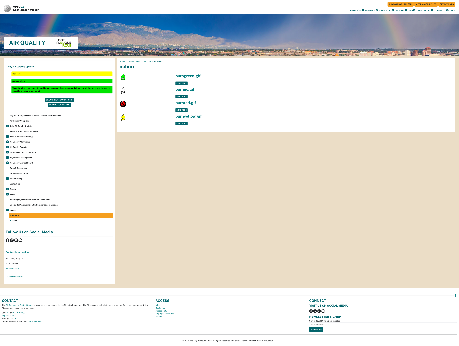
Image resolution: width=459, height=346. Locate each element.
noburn (15, 215)
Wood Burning (16, 178)
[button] (439, 10)
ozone (14, 220)
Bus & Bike (399, 10)
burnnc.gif (184, 89)
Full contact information (15, 276)
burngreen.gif (188, 76)
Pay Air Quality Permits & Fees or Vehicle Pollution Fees (35, 115)
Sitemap (159, 316)
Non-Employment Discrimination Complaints (30, 199)
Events (13, 189)
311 (7, 313)
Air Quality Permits (18, 147)
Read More (181, 83)
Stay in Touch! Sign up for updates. (324, 321)
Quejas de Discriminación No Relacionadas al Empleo (34, 205)
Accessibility (161, 311)
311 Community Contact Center (19, 305)
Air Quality (134, 61)
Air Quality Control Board (21, 163)
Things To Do (385, 10)
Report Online (8, 315)
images (147, 61)
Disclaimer (160, 308)
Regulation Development (21, 157)
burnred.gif (185, 102)
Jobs (410, 10)
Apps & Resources (18, 168)
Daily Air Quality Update (21, 126)
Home (122, 61)
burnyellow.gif (188, 116)
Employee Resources (165, 314)
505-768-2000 (18, 313)
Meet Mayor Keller (426, 4)
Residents (370, 10)
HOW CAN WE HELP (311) (400, 4)
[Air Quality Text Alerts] (20, 240)
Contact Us (15, 184)
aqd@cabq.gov (12, 268)
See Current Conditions (59, 100)
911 (15, 318)
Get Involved (447, 4)
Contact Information (17, 252)
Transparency (424, 10)
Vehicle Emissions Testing (21, 136)
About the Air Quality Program (24, 131)
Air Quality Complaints (20, 121)
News (12, 194)
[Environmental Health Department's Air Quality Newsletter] (16, 240)
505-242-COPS (35, 321)
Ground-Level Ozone (19, 173)
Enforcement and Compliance (23, 152)
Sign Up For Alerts (59, 105)
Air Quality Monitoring (20, 142)
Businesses (355, 10)
